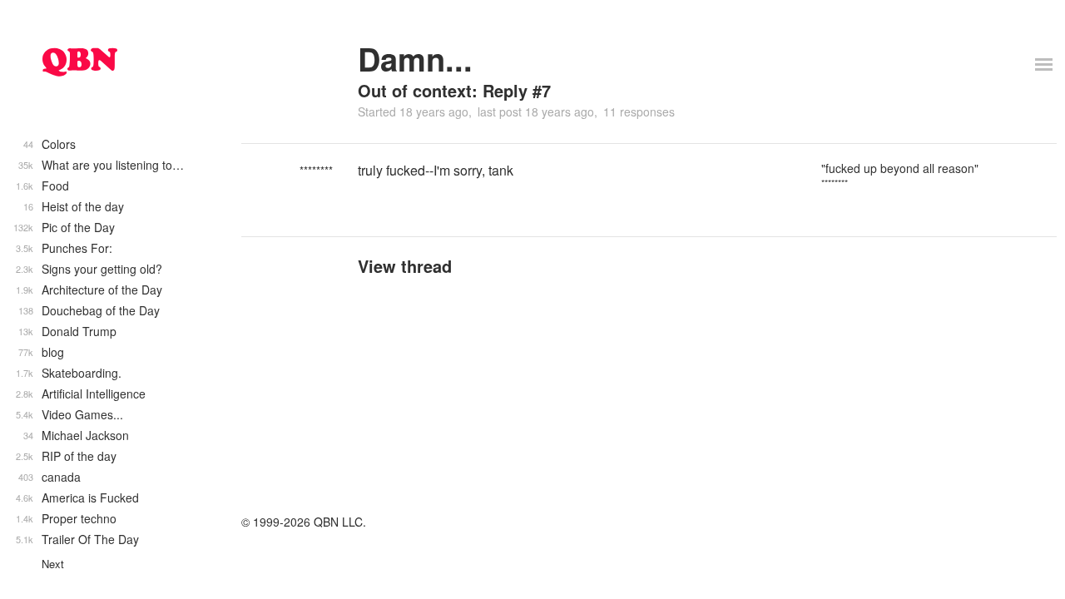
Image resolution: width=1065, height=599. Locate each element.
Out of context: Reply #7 (454, 90)
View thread (405, 266)
